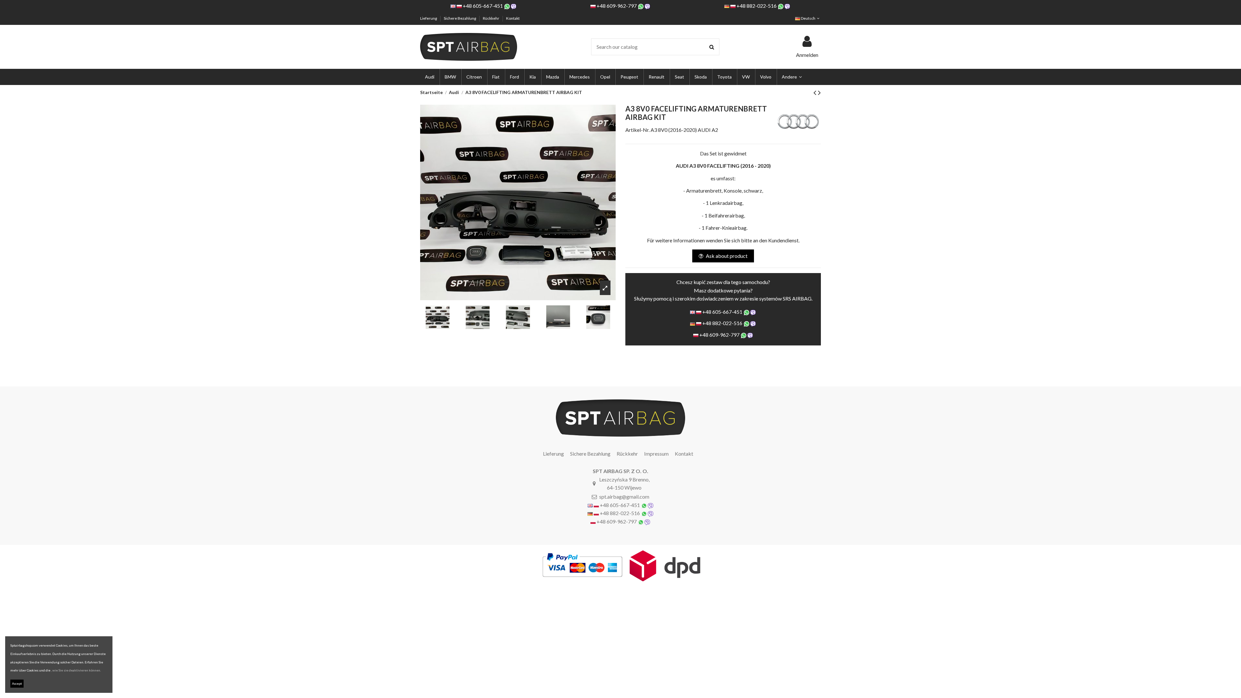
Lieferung (429, 18)
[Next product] (819, 92)
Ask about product (727, 256)
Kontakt (513, 18)
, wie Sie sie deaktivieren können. (76, 670)
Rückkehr (491, 18)
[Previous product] (815, 92)
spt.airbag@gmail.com (624, 496)
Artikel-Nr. (637, 130)
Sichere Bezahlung (460, 18)
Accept (17, 683)
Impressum (656, 453)
